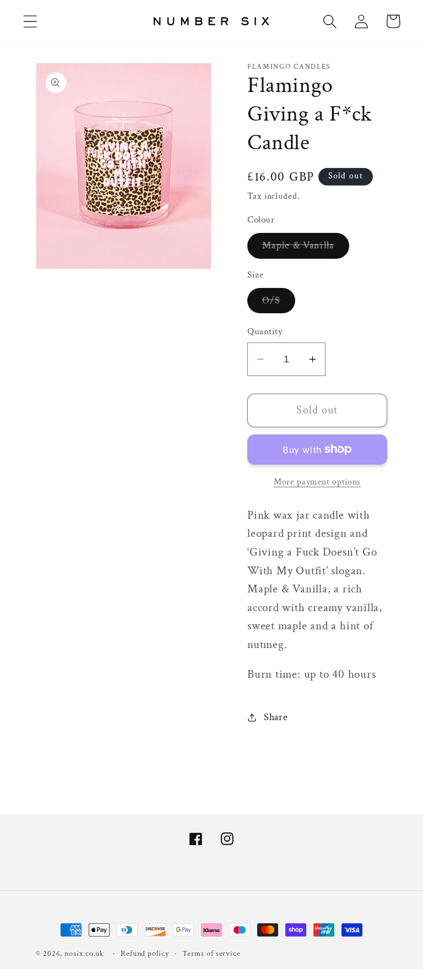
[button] (30, 21)
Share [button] (276, 717)
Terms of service (211, 953)
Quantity (265, 331)
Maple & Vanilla (305, 248)
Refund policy (145, 953)
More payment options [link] (317, 481)
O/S (278, 303)
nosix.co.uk (84, 953)
